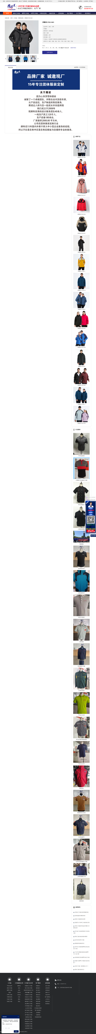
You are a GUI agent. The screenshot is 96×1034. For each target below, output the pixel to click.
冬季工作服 (34, 13)
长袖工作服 (9, 999)
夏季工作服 (25, 13)
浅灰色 (19, 992)
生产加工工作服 (28, 1012)
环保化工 (38, 996)
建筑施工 (38, 988)
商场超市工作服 (28, 1021)
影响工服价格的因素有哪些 (81, 936)
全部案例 (38, 1012)
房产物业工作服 (28, 1014)
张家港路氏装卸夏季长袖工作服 (82, 957)
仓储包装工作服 (28, 1028)
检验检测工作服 (28, 999)
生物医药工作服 (28, 994)
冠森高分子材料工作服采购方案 (82, 922)
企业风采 (86, 1)
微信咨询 (47, 1001)
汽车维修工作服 (28, 1005)
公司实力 (47, 999)
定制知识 (47, 990)
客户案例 (70, 13)
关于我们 (91, 1)
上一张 (5, 58)
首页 (7, 13)
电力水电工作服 (28, 988)
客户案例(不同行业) (70, 1)
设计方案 (47, 985)
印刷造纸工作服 (28, 1023)
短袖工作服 (9, 1001)
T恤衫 (9, 992)
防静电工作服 (28, 1017)
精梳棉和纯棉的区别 (79, 943)
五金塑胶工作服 (28, 1026)
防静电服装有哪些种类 (80, 915)
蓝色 (19, 988)
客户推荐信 (79, 1)
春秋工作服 (16, 13)
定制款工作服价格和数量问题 (81, 912)
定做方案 (47, 994)
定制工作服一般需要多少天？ (81, 966)
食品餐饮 (38, 999)
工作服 (15, 18)
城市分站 (59, 980)
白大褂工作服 (28, 1008)
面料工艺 (47, 992)
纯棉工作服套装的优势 (80, 919)
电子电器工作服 (28, 1010)
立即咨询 (50, 52)
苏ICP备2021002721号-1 (21, 1031)
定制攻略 (61, 13)
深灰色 (19, 994)
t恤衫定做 (52, 13)
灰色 (19, 990)
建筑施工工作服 (28, 1001)
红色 (19, 996)
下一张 (37, 58)
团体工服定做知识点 (79, 969)
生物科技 (38, 1014)
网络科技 (38, 1003)
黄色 (19, 999)
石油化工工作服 (28, 996)
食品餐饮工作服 (28, 1003)
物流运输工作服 (28, 1019)
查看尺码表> (73, 47)
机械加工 (38, 985)
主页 (11, 18)
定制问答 (47, 988)
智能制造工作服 (28, 992)
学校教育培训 (38, 1017)
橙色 (19, 1001)
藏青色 (19, 985)
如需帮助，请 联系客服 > (80, 67)
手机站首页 (9, 985)
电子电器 (38, 992)
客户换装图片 (38, 1010)
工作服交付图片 (61, 1)
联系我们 (88, 13)
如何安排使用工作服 (79, 940)
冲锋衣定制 (43, 13)
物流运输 (38, 1001)
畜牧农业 (38, 994)
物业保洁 (38, 1005)
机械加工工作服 (28, 985)
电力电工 (38, 990)
